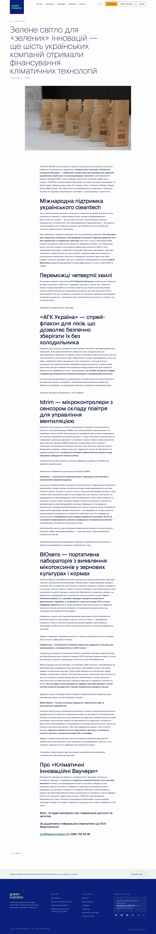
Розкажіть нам (136, 874)
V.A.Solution (45, 485)
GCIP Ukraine (56, 898)
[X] (138, 915)
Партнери (72, 4)
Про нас (39, 4)
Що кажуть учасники (90, 912)
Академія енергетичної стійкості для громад (60, 910)
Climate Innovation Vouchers (62, 902)
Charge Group (46, 653)
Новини (82, 4)
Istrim (51, 427)
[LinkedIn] (121, 915)
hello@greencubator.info (126, 905)
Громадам (61, 4)
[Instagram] (132, 915)
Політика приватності (137, 929)
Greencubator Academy (60, 905)
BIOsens (52, 579)
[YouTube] (127, 915)
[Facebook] (116, 915)
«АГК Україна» (55, 348)
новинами (84, 802)
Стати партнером (126, 4)
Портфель (86, 905)
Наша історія (87, 902)
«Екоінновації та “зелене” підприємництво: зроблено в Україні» (84, 166)
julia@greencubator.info (55, 834)
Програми (50, 4)
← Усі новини (15, 853)
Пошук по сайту (88, 916)
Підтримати (111, 4)
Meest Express (55, 711)
